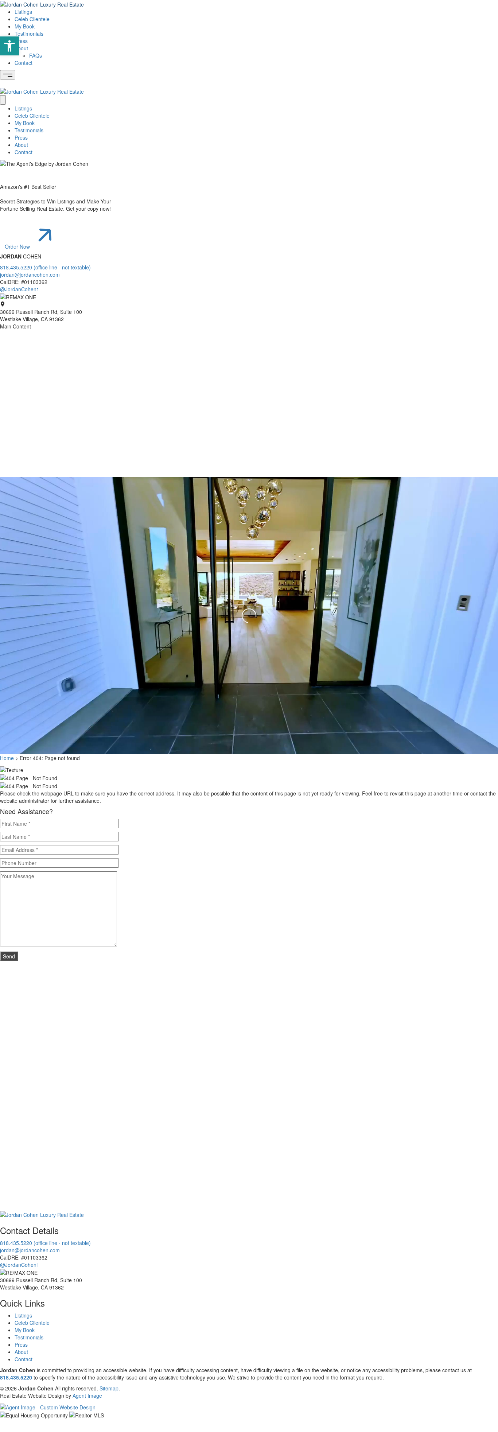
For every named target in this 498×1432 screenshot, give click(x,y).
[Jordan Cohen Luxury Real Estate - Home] (42, 1214)
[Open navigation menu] (7, 74)
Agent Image (87, 1395)
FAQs (35, 55)
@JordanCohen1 (19, 289)
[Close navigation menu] (3, 100)
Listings (23, 11)
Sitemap (109, 1388)
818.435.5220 (16, 1377)
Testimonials (29, 33)
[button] (9, 45)
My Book (25, 26)
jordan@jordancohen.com (30, 274)
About (21, 48)
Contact (23, 62)
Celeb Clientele (32, 19)
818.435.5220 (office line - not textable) (45, 267)
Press (21, 40)
